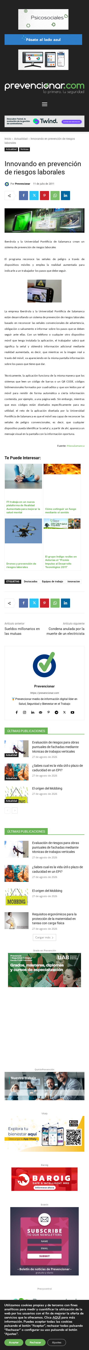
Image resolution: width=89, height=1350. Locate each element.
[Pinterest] (44, 195)
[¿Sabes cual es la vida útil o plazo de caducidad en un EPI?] (17, 772)
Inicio (8, 138)
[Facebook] (23, 195)
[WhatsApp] (55, 195)
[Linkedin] (65, 195)
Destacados (30, 581)
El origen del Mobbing (47, 788)
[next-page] (15, 810)
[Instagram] (24, 711)
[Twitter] (34, 195)
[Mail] (40, 711)
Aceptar (14, 1342)
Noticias (25, 149)
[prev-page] (7, 810)
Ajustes (56, 1342)
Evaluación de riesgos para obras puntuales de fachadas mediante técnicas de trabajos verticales (55, 747)
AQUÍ (56, 1317)
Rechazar (35, 1342)
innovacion (74, 581)
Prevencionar (22, 183)
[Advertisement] (44, 1026)
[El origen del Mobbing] (17, 794)
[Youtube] (72, 711)
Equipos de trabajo (52, 581)
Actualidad (21, 138)
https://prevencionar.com (44, 693)
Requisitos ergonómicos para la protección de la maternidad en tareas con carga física (54, 918)
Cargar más (42, 937)
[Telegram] (56, 711)
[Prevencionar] (7, 184)
